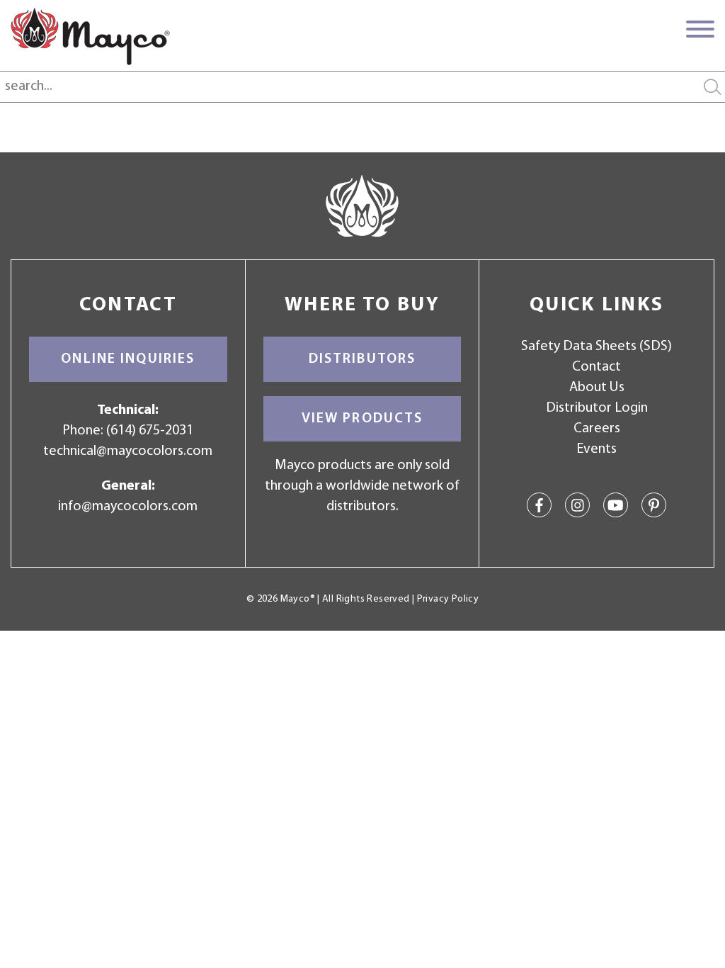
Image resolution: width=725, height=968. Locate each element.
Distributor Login (597, 408)
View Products (362, 419)
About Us (596, 388)
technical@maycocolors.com (127, 451)
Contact (596, 367)
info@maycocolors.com (128, 507)
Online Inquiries (128, 359)
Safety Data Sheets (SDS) (596, 346)
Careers (596, 429)
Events (596, 449)
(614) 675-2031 (149, 431)
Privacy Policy (448, 599)
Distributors (362, 359)
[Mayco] (90, 36)
